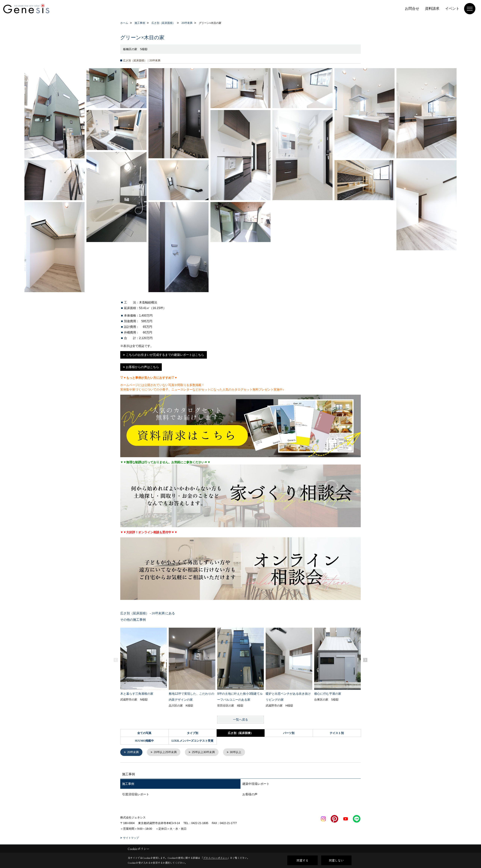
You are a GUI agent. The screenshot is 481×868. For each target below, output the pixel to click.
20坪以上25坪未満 (165, 752)
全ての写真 (144, 733)
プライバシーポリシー (215, 858)
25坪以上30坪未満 (203, 752)
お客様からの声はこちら (142, 367)
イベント (452, 9)
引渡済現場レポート (135, 794)
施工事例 (128, 783)
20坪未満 (133, 752)
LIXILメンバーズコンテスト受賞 (192, 740)
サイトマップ (131, 837)
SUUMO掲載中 (144, 740)
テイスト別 (337, 733)
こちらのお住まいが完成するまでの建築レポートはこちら (165, 354)
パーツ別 (288, 733)
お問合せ (412, 9)
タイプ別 (192, 733)
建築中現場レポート (255, 783)
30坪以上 (235, 752)
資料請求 (432, 9)
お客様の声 (249, 794)
